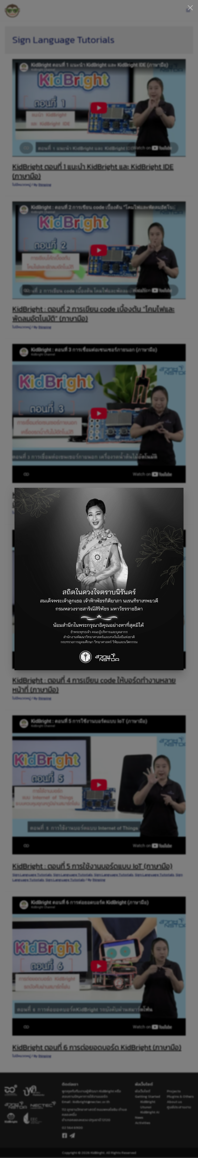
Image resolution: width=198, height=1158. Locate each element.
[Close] (190, 7)
